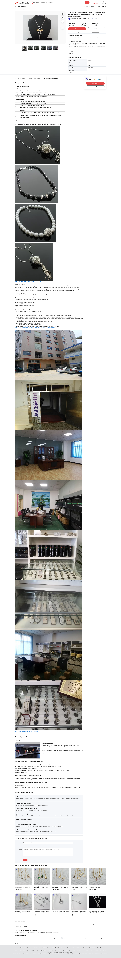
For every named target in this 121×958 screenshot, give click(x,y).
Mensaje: (20, 849)
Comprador (84, 6)
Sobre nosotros (23, 947)
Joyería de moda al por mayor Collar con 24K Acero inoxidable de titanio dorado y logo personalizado (60, 887)
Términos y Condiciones (105, 953)
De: (21, 842)
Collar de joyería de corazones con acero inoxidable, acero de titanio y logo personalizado (78, 913)
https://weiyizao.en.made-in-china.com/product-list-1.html (28, 281)
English (23, 950)
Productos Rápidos (67, 947)
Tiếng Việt (96, 950)
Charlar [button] (97, 28)
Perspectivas (85, 947)
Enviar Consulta (77, 28)
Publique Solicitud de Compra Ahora (48, 860)
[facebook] (97, 947)
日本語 (37, 950)
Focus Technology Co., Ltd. (58, 952)
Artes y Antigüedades (23, 9)
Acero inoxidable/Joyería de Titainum (45, 924)
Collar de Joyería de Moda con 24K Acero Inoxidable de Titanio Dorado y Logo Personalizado (97, 887)
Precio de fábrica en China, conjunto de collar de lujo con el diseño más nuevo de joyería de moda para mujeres (97, 913)
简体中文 (27, 950)
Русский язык (65, 950)
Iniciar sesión (103, 3)
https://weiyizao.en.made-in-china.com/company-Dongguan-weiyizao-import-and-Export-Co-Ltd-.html (35, 327)
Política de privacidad (45, 947)
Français (41, 950)
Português (55, 950)
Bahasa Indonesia (103, 950)
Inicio (16, 9)
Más (16, 943)
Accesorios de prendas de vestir (21, 926)
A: (21, 846)
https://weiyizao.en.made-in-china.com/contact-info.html (26, 731)
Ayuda (92, 6)
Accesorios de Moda (32, 9)
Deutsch (50, 950)
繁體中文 (32, 950)
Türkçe (92, 950)
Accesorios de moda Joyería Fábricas (36, 938)
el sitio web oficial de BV (47, 739)
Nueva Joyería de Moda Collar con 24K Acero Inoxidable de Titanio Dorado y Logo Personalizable (79, 887)
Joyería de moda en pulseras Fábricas (70, 938)
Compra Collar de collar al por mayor (23, 941)
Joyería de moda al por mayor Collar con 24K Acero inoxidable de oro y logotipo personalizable (23, 887)
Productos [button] (35, 2)
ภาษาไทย (87, 950)
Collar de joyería (101, 938)
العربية (74, 950)
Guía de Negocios (92, 947)
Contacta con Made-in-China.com (56, 947)
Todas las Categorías (21, 6)
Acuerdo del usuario (36, 947)
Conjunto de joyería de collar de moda (88, 938)
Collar (39, 9)
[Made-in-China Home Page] (22, 2)
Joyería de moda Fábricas (21, 938)
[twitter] (100, 947)
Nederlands (79, 950)
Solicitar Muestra (95, 32)
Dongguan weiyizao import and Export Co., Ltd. (80, 18)
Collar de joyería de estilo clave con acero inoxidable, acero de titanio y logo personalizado (41, 913)
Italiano (60, 950)
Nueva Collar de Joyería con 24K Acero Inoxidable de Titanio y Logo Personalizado (22, 913)
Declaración (29, 947)
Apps (98, 6)
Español (45, 950)
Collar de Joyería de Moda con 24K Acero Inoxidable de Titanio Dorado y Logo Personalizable (42, 887)
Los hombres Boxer (64, 924)
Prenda (16, 924)
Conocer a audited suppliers (76, 947)
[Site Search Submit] (87, 2)
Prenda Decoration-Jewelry (88, 924)
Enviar (25, 860)
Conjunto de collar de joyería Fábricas (53, 938)
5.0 (91, 79)
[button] (83, 2)
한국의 (70, 950)
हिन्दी (83, 950)
